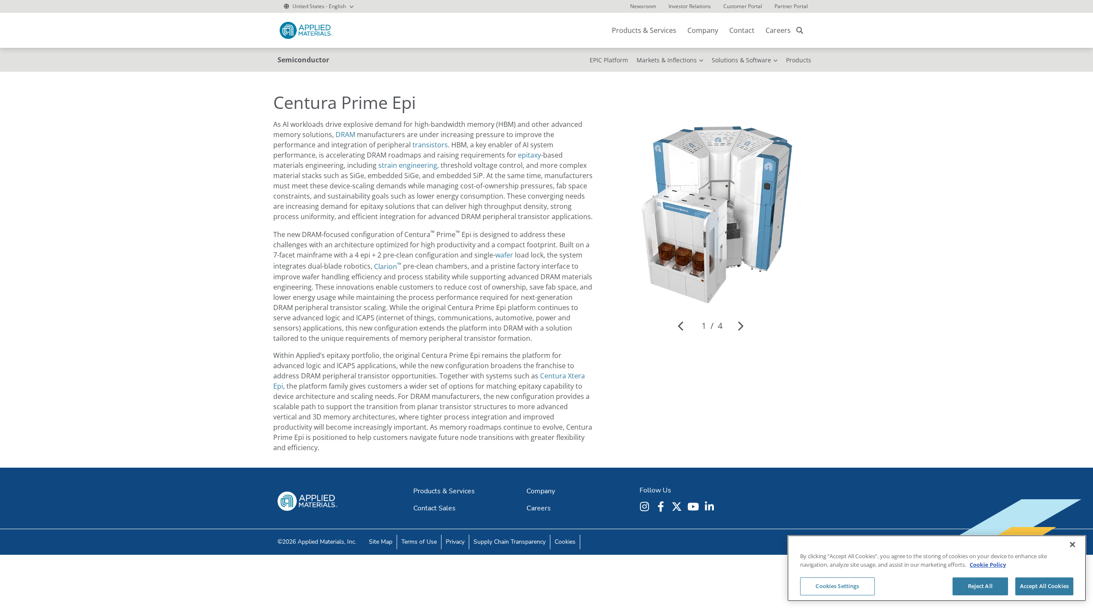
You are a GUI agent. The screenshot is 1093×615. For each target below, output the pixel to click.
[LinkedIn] (710, 506)
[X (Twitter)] (678, 506)
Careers (778, 30)
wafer (504, 255)
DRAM (345, 134)
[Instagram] (646, 506)
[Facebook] (662, 506)
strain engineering (407, 165)
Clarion (387, 266)
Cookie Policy (988, 564)
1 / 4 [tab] (711, 325)
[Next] (740, 326)
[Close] (1072, 544)
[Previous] (681, 326)
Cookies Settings (837, 586)
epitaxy (529, 155)
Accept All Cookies (1044, 586)
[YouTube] (694, 506)
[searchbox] (799, 30)
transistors (430, 144)
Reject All (980, 586)
